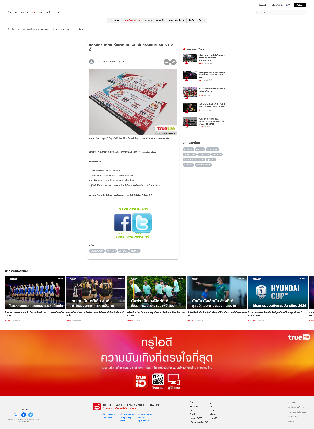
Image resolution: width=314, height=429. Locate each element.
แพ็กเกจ (213, 414)
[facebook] (23, 414)
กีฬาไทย (192, 20)
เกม (41, 12)
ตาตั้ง (48, 12)
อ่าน (34, 12)
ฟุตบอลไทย (160, 20)
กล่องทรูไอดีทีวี (196, 418)
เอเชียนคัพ (135, 250)
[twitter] (30, 414)
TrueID (15, 5)
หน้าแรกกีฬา (114, 20)
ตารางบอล (217, 154)
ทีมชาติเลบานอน (97, 250)
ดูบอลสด (148, 20)
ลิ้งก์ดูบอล (188, 164)
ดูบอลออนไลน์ (189, 154)
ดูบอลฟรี (211, 159)
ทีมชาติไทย (111, 250)
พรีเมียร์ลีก (188, 149)
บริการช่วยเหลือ (294, 416)
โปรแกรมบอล (212, 149)
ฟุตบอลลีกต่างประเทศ (132, 20)
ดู (16, 12)
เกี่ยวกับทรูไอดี (293, 402)
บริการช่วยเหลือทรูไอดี (199, 422)
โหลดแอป (262, 5)
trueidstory (204, 154)
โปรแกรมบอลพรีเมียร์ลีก (194, 159)
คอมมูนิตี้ (213, 418)
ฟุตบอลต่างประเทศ (176, 20)
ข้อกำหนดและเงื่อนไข (296, 407)
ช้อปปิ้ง (193, 414)
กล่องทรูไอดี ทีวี (277, 5)
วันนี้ (9, 12)
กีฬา (18, 29)
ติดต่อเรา (291, 421)
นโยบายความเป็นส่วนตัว (297, 411)
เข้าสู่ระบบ (300, 5)
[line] (16, 414)
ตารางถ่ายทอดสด (203, 164)
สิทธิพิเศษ (24, 12)
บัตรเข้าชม (123, 250)
